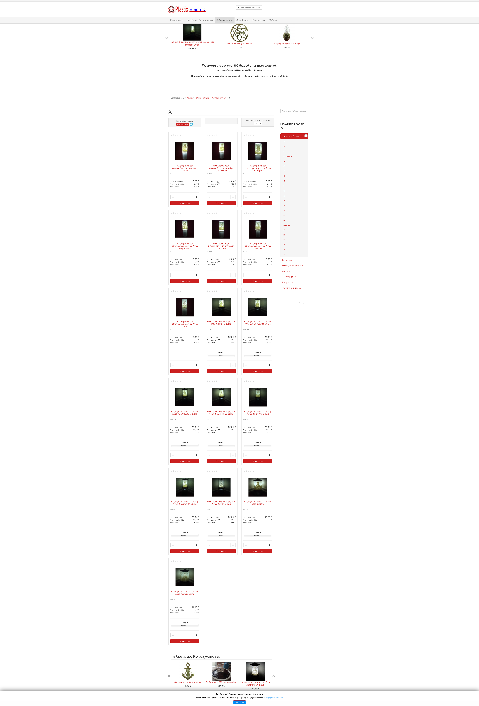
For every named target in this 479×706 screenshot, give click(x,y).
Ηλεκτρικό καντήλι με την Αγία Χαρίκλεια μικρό (221, 412)
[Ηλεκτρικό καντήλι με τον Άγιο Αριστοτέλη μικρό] (255, 671)
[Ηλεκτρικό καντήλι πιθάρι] (287, 33)
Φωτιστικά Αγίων (219, 98)
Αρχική (190, 98)
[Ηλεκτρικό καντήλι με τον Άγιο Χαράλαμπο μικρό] (257, 307)
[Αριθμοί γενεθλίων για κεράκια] (221, 671)
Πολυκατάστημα (225, 20)
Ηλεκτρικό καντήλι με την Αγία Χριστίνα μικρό (258, 412)
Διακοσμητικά (289, 276)
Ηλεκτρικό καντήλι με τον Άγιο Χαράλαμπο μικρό (258, 322)
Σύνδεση (273, 20)
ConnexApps (302, 302)
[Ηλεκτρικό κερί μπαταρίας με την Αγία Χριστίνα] (221, 229)
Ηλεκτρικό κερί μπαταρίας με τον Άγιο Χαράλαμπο (221, 168)
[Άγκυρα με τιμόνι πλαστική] (188, 671)
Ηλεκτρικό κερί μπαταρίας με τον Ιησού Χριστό (184, 168)
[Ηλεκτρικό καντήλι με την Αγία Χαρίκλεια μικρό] (221, 397)
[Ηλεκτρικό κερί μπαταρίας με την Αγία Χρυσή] (184, 307)
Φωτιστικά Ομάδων (291, 287)
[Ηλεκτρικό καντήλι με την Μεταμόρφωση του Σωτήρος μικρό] (192, 32)
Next (312, 38)
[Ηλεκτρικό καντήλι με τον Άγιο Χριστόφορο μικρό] (184, 397)
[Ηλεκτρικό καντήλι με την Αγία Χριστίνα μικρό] (257, 397)
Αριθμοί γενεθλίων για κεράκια (221, 682)
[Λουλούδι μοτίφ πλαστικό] (239, 33)
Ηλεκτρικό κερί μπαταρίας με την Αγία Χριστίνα (221, 246)
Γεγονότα (288, 156)
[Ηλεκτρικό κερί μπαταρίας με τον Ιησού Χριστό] (184, 151)
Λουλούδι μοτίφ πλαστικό (239, 43)
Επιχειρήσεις (177, 20)
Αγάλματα (287, 271)
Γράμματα (287, 282)
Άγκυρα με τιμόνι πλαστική (187, 682)
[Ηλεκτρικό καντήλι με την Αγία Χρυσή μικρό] (221, 487)
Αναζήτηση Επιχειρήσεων (200, 20)
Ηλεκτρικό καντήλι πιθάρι (287, 43)
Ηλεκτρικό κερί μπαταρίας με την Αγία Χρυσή (185, 324)
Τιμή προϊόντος (182, 124)
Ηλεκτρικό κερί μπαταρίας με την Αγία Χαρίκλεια (185, 246)
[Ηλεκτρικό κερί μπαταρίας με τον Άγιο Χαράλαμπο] (221, 151)
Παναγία (287, 225)
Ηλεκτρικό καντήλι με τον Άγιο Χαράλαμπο (185, 592)
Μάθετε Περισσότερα (273, 697)
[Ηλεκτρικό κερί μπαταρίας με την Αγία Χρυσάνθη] (257, 229)
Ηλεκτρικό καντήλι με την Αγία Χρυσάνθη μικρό (185, 502)
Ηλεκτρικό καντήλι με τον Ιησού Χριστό (258, 502)
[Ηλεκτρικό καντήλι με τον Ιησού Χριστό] (257, 487)
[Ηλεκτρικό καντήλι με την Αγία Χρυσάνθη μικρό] (184, 487)
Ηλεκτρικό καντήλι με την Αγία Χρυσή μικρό (221, 502)
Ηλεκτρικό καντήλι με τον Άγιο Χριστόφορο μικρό (185, 412)
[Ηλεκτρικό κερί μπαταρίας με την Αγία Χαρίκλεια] (184, 229)
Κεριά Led (287, 259)
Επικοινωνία (258, 20)
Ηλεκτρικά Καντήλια (292, 265)
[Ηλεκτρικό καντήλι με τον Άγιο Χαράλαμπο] (184, 577)
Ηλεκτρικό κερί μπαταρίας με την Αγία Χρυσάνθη (257, 246)
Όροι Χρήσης (242, 20)
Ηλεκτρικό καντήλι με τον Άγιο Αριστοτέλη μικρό (255, 683)
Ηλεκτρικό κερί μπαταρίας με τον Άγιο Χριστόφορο (258, 168)
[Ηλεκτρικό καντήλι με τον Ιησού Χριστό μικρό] (221, 307)
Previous (166, 38)
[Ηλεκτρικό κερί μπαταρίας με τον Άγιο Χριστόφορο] (257, 151)
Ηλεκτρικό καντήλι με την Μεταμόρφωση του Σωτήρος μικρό (192, 43)
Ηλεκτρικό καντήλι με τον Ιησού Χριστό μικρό (221, 322)
